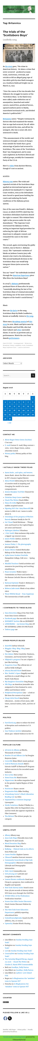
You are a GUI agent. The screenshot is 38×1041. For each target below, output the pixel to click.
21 (28, 410)
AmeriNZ (8, 646)
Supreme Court (11, 347)
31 (10, 419)
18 (14, 410)
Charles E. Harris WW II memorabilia (19, 965)
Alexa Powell (10, 481)
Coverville (8, 761)
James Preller (10, 539)
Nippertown (9, 780)
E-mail (7, 445)
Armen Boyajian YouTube (14, 492)
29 (33, 414)
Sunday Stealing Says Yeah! (21, 951)
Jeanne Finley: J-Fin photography (18, 544)
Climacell (8, 857)
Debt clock (9, 871)
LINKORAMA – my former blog (17, 624)
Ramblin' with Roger (9, 1029)
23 (5, 414)
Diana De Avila (10, 503)
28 (28, 414)
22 (33, 410)
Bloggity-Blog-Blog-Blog (15, 648)
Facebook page (10, 618)
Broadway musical (20, 322)
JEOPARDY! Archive (12, 621)
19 (19, 410)
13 (23, 406)
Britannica (7, 119)
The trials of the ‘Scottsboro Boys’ (15, 33)
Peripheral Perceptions (13, 693)
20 (24, 410)
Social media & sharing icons (14, 1037)
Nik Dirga (8, 684)
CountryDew (9, 953)
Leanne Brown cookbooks (15, 879)
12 (19, 406)
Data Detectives (11, 613)
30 (5, 419)
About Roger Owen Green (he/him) (18, 440)
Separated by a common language (18, 800)
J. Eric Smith (9, 533)
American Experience (21, 275)
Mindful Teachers (11, 564)
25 (14, 414)
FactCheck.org (10, 723)
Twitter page (10, 629)
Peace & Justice (10, 572)
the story (8, 66)
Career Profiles (10, 854)
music (24, 345)
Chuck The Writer (11, 500)
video (12, 166)
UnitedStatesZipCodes (13, 918)
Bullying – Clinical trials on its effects (19, 849)
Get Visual (9, 522)
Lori (6, 951)
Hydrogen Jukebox (12, 530)
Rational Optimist (12, 583)
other (19, 330)
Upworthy (9, 923)
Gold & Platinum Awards (14, 764)
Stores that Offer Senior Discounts (18, 901)
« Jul (9, 423)
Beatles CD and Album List (15, 755)
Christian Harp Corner (13, 497)
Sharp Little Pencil (12, 698)
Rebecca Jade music (12, 588)
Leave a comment (24, 347)
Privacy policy (10, 453)
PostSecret (9, 789)
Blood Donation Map (13, 843)
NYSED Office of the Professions (17, 896)
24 (10, 414)
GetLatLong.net (11, 874)
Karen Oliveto (10, 550)
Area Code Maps (11, 838)
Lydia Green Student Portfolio (16, 555)
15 (33, 406)
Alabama (14, 284)
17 (10, 410)
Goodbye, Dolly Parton (20, 967)
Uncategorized (18, 343)
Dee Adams (9, 654)
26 (19, 414)
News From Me (10, 778)
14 (28, 406)
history (12, 345)
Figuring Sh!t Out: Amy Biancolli (17, 508)
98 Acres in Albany (12, 750)
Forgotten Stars (11, 665)
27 (24, 414)
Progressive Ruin (11, 791)
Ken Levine (9, 775)
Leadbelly (18, 345)
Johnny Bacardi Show (13, 671)
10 (10, 406)
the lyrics (13, 311)
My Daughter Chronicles (14, 682)
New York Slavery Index (14, 888)
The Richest (9, 816)
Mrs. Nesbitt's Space (13, 673)
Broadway (6, 345)
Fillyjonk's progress (12, 660)
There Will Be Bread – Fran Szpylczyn (19, 594)
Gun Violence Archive (13, 731)
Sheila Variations (11, 805)
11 (14, 406)
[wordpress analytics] (19, 1002)
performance (14, 338)
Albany (7, 835)
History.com (8, 182)
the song (29, 316)
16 (5, 410)
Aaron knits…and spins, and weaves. (19, 473)
